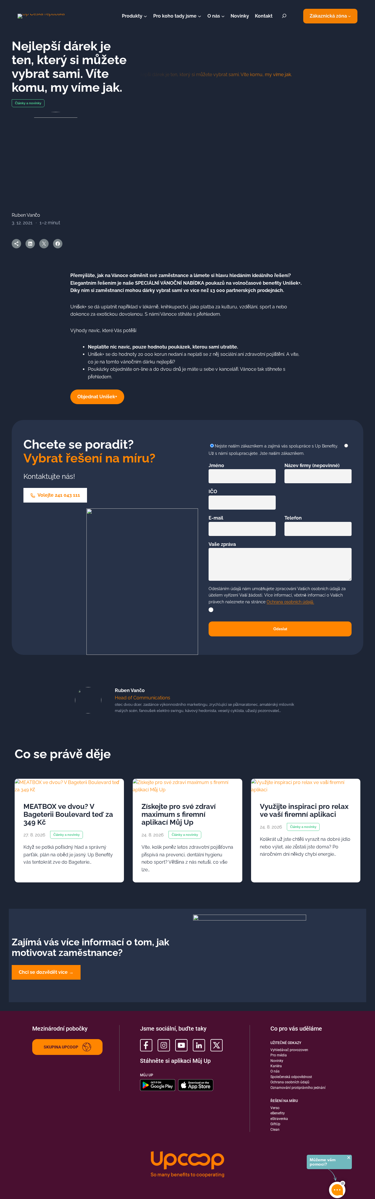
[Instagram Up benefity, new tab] (164, 1045)
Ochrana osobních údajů (289, 1082)
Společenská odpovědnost (291, 1077)
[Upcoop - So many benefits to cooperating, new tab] (187, 1164)
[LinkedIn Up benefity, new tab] (199, 1045)
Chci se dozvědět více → (46, 972)
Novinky (276, 1061)
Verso (274, 1108)
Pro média (278, 1055)
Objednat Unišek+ (97, 396)
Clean (274, 1130)
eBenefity (277, 1113)
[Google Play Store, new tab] (157, 1085)
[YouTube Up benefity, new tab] (181, 1045)
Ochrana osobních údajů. (290, 602)
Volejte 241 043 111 (58, 495)
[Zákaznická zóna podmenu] (349, 16)
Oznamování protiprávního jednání (297, 1088)
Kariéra (276, 1066)
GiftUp (275, 1124)
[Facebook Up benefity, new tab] (146, 1045)
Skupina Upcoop (61, 1047)
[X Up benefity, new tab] (216, 1045)
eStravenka (279, 1119)
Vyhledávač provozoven (289, 1050)
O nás (274, 1071)
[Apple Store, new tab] (195, 1085)
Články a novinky (28, 103)
